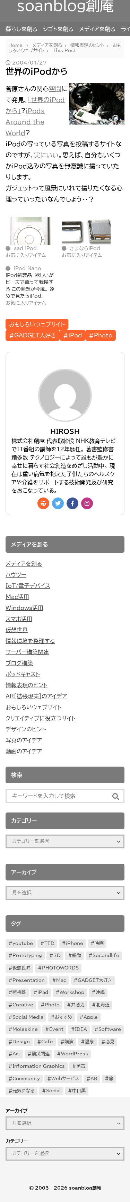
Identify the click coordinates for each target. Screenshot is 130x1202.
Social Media (27, 1017)
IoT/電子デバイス (28, 586)
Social (53, 1090)
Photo (52, 1005)
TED (49, 943)
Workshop (72, 992)
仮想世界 (17, 630)
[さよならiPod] (86, 231)
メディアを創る (97, 29)
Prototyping (27, 955)
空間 (55, 89)
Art (16, 1054)
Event (56, 1029)
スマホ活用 (19, 619)
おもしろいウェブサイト (37, 324)
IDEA (81, 1029)
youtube (22, 943)
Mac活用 (17, 597)
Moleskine (25, 1029)
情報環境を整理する (30, 641)
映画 (99, 943)
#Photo (100, 335)
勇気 (80, 1066)
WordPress (74, 1054)
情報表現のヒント (26, 685)
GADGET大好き (95, 980)
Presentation (28, 980)
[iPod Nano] (34, 285)
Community (26, 1078)
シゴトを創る (58, 29)
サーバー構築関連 (27, 652)
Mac (61, 980)
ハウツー (16, 575)
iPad (42, 992)
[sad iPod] (30, 231)
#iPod (72, 335)
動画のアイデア (24, 751)
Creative (22, 1005)
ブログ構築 (19, 663)
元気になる (23, 1090)
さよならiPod (85, 248)
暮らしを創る (21, 29)
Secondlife (106, 955)
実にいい (46, 155)
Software (109, 1029)
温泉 (89, 1042)
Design (21, 1042)
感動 (76, 955)
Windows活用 (24, 608)
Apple (91, 1017)
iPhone (74, 943)
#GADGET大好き (32, 335)
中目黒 (79, 1090)
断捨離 (19, 992)
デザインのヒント (26, 729)
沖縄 (100, 992)
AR (93, 1078)
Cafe (47, 1042)
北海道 (103, 1005)
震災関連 (41, 1054)
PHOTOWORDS (60, 968)
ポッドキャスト (23, 674)
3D (57, 955)
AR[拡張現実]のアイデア (36, 696)
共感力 (78, 1005)
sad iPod (25, 248)
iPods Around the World (25, 122)
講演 (68, 1042)
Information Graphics (38, 1066)
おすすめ (63, 1017)
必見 (109, 1042)
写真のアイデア (24, 740)
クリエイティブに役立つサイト (41, 718)
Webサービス (65, 1078)
